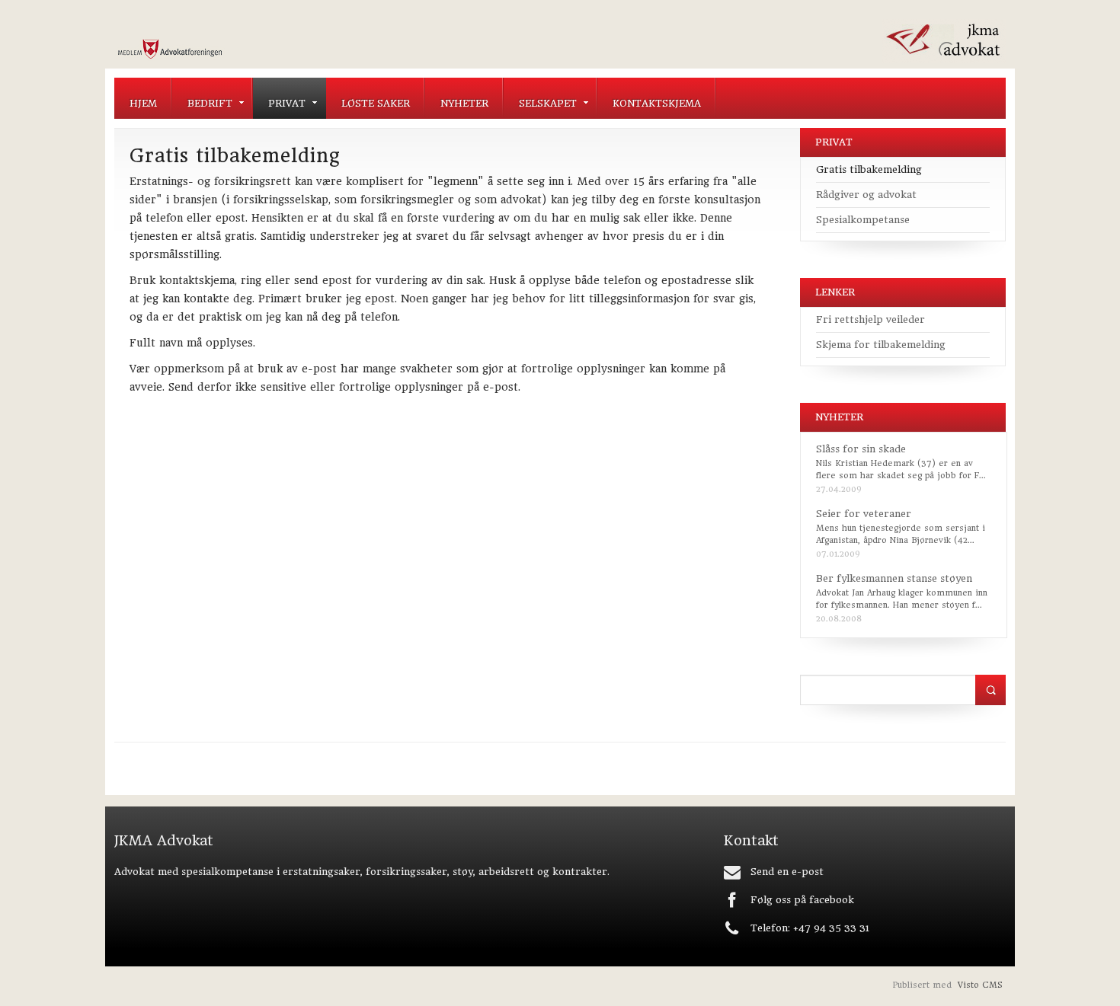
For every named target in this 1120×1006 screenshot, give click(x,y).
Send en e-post (787, 871)
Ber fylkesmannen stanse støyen (894, 578)
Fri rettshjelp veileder (870, 319)
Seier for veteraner (863, 513)
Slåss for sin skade (861, 449)
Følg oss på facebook (802, 899)
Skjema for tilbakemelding (881, 344)
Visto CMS (980, 985)
